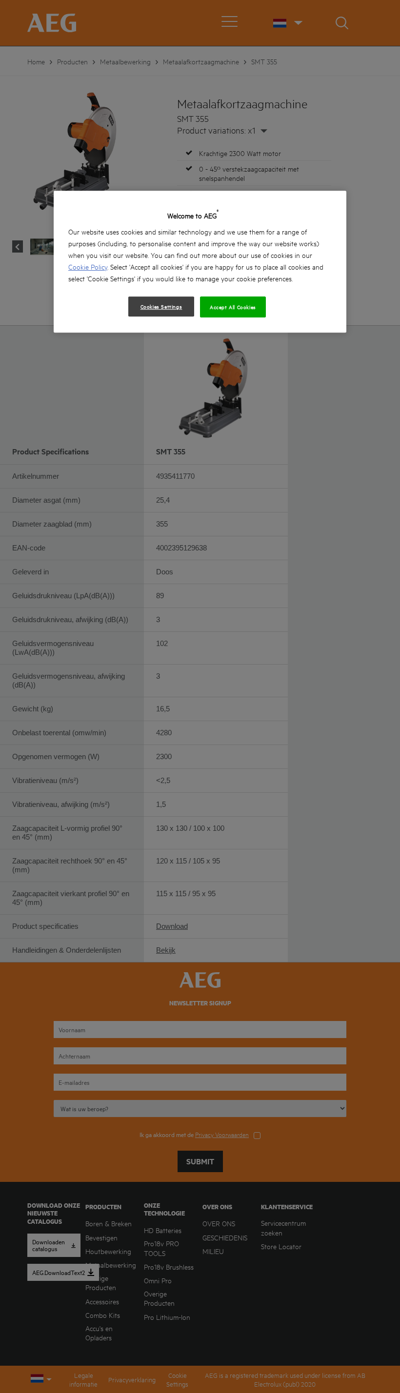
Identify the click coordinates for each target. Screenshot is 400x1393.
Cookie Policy (87, 266)
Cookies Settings (161, 306)
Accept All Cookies (233, 307)
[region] (200, 262)
